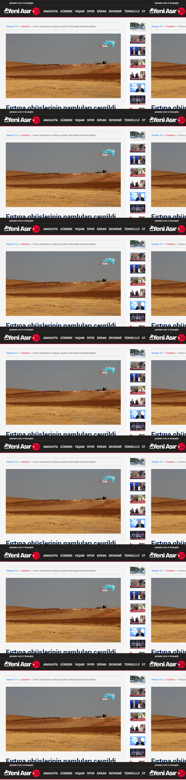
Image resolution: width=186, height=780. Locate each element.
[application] (93, 390)
